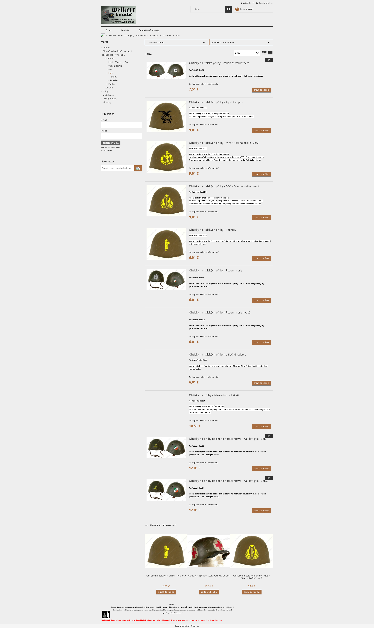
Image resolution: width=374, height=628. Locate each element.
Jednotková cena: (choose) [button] (223, 42)
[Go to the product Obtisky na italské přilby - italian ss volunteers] (166, 70)
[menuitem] (108, 30)
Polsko (111, 84)
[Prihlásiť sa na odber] (138, 168)
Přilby (114, 76)
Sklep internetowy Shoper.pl (187, 626)
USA (110, 69)
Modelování (108, 95)
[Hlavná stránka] (118, 14)
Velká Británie (115, 65)
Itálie (110, 73)
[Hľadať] (228, 9)
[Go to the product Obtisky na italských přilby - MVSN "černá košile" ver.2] (166, 200)
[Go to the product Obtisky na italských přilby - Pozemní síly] (166, 279)
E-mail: (104, 120)
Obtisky (106, 47)
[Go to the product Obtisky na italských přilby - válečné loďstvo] (166, 355)
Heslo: (104, 130)
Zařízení (109, 87)
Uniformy (110, 58)
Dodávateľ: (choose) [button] (155, 42)
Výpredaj (107, 102)
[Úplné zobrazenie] (270, 53)
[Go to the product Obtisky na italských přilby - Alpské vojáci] (166, 116)
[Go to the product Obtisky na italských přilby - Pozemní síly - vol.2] (166, 313)
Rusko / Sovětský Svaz (118, 62)
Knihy (105, 91)
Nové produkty (110, 98)
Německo (112, 80)
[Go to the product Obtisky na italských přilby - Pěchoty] (166, 244)
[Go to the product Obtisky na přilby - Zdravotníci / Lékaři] (166, 396)
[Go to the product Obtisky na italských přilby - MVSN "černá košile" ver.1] (166, 157)
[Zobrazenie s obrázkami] (264, 53)
